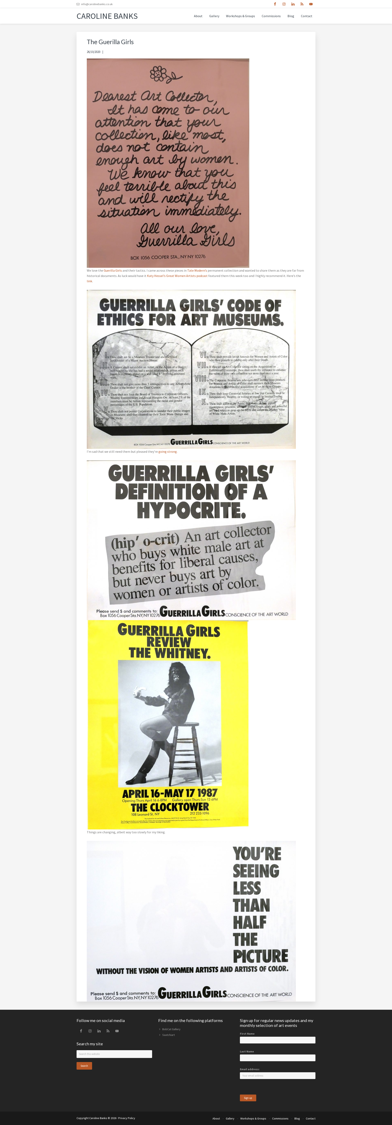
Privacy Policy (126, 1118)
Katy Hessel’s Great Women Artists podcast (177, 276)
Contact (310, 1118)
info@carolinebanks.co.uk (97, 4)
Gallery (230, 1118)
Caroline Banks (107, 16)
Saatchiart (168, 1035)
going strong (167, 451)
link (89, 281)
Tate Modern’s (197, 270)
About (216, 1118)
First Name (247, 1033)
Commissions (280, 1118)
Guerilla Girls (113, 270)
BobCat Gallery (171, 1029)
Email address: (249, 1069)
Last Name (247, 1051)
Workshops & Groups (253, 1118)
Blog (297, 1118)
